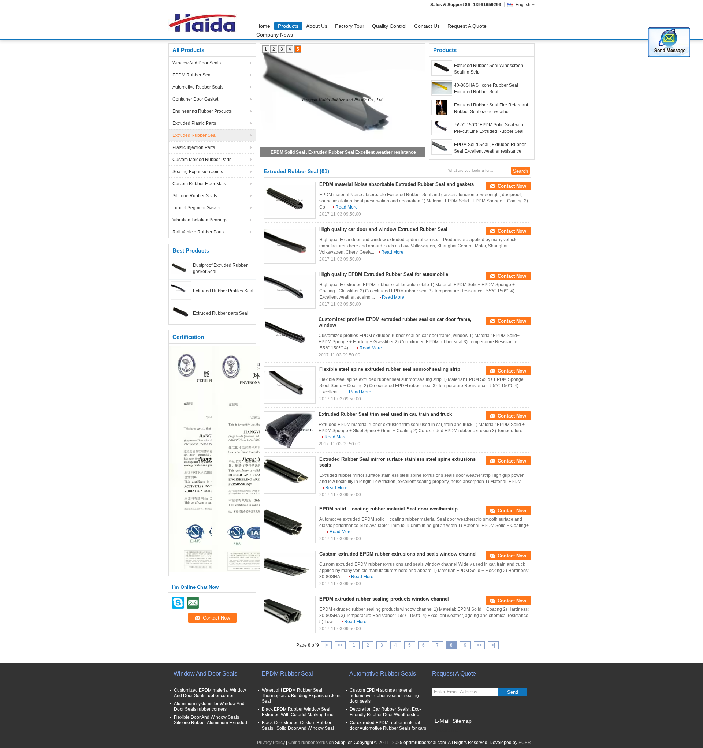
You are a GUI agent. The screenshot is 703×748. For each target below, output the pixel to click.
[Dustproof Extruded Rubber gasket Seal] (181, 267)
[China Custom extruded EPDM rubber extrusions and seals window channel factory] (290, 569)
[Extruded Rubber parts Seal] (181, 312)
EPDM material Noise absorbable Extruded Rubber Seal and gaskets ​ (397, 184)
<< (340, 645)
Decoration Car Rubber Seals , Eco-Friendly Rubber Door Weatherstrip (385, 712)
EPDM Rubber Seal (192, 75)
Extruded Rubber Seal (194, 135)
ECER (524, 742)
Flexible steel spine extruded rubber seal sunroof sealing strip (389, 369)
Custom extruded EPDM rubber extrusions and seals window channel (398, 554)
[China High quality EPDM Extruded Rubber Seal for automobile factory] (290, 290)
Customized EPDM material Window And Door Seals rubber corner (210, 693)
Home (263, 26)
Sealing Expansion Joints (197, 171)
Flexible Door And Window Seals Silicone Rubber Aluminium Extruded (210, 720)
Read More (346, 207)
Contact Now (512, 186)
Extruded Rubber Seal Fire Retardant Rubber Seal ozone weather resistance (491, 108)
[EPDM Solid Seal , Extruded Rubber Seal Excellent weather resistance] (342, 100)
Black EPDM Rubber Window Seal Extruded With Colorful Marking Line (298, 712)
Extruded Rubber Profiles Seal (223, 290)
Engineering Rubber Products (202, 111)
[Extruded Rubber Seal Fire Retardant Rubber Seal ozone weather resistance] (441, 107)
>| (493, 645)
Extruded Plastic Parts (194, 123)
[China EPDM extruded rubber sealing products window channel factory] (290, 614)
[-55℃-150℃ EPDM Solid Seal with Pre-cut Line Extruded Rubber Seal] (441, 127)
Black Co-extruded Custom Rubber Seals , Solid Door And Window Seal (298, 725)
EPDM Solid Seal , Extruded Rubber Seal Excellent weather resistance (343, 152)
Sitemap (462, 721)
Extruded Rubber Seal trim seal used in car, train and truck (385, 414)
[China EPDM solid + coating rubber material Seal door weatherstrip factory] (290, 524)
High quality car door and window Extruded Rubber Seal (383, 229)
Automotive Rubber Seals (197, 87)
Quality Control (389, 26)
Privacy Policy (271, 742)
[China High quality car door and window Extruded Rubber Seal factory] (290, 245)
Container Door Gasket (195, 99)
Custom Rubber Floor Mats (199, 183)
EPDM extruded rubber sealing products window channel (384, 599)
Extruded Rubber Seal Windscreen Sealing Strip (488, 69)
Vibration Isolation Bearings (199, 219)
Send (512, 692)
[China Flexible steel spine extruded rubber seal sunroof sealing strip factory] (290, 385)
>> (479, 645)
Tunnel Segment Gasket (196, 207)
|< (326, 645)
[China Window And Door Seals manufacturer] (204, 24)
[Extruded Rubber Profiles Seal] (181, 290)
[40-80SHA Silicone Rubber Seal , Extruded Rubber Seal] (441, 88)
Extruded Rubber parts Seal (220, 313)
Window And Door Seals (196, 63)
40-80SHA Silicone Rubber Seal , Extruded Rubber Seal (487, 88)
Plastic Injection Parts (193, 147)
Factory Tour (349, 26)
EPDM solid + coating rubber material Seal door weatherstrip (388, 509)
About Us (316, 26)
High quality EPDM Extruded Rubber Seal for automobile (383, 274)
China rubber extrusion (311, 742)
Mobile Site (447, 730)
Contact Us (427, 26)
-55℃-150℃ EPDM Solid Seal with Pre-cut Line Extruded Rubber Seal (489, 128)
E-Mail (442, 721)
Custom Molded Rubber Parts (201, 159)
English (523, 4)
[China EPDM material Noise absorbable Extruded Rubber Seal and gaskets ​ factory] (290, 200)
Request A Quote (467, 26)
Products (288, 26)
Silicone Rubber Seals (194, 195)
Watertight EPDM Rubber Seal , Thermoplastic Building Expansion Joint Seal (301, 696)
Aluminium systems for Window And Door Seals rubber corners (209, 706)
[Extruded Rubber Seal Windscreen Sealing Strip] (441, 68)
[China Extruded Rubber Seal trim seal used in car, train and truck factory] (289, 430)
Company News (274, 35)
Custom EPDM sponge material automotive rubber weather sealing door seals (384, 696)
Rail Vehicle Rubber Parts (198, 232)
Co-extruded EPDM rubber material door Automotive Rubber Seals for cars (388, 725)
